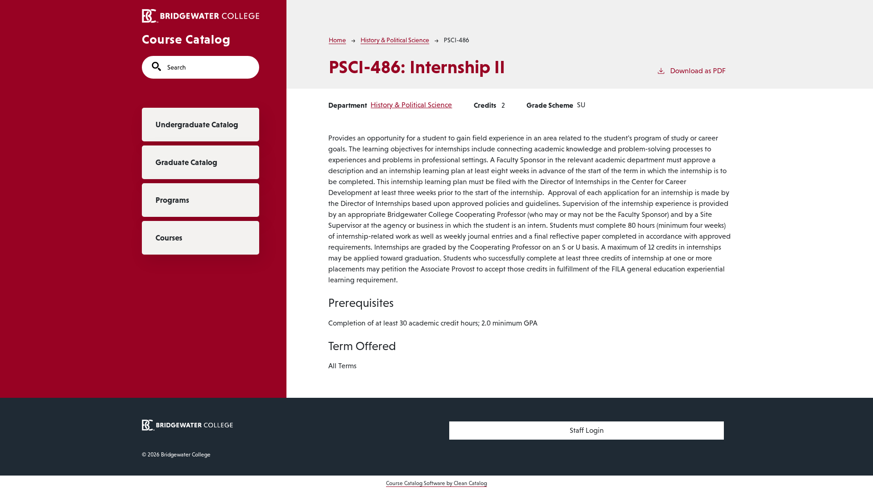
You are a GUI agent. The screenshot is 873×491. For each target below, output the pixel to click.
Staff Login (587, 430)
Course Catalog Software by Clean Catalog (436, 483)
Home (337, 40)
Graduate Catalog (186, 162)
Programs (172, 200)
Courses (169, 237)
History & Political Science (395, 40)
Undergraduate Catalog (197, 124)
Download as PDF (698, 71)
